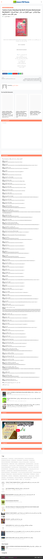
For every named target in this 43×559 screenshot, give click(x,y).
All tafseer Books (9, 474)
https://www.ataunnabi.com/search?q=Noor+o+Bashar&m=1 (15, 317)
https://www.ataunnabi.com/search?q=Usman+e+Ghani (14, 187)
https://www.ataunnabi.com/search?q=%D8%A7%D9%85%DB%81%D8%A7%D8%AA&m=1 (20, 197)
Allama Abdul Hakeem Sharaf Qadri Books (20, 470)
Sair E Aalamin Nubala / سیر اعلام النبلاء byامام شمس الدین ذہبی (17, 488)
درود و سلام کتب (30, 470)
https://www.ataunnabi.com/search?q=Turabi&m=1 (13, 360)
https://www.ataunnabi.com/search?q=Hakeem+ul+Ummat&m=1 (15, 232)
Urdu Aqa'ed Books (14, 472)
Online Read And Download (21, 49)
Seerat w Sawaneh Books (29, 465)
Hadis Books (4, 477)
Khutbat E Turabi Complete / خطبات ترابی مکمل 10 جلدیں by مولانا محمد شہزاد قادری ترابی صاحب (23, 513)
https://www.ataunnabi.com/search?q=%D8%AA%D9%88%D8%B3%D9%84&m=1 (18, 321)
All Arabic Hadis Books (20, 465)
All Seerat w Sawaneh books (29, 458)
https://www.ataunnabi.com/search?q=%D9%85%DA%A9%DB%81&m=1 (17, 295)
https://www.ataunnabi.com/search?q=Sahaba (12, 177)
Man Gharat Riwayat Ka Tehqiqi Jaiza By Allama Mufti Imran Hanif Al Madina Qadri (22, 506)
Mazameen (37, 475)
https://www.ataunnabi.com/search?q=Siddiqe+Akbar (13, 181)
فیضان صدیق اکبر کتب (15, 467)
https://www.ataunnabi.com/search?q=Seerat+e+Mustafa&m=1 (15, 168)
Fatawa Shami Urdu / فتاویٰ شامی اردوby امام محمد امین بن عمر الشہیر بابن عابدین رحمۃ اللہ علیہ (23, 531)
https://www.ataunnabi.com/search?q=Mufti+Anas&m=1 (14, 346)
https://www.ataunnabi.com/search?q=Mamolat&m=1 (13, 263)
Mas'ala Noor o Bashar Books (17, 474)
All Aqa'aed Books (4, 458)
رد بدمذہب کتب (36, 465)
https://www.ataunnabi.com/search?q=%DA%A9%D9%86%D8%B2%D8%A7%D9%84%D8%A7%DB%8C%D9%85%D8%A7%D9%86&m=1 (20, 228)
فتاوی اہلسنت (36, 463)
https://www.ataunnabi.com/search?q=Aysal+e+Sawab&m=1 (15, 324)
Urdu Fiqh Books (11, 468)
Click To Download (21, 44)
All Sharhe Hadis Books (22, 467)
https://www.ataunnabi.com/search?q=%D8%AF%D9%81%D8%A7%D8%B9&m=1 (18, 260)
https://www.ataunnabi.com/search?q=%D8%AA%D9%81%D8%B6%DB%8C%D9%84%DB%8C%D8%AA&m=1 (15, 253)
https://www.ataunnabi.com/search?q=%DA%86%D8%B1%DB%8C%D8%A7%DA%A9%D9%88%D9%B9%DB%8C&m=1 (17, 350)
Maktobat (16, 479)
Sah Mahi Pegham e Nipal (28, 477)
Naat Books (3, 470)
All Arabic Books (31, 460)
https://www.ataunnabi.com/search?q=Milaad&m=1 (13, 267)
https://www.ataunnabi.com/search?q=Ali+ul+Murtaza (13, 190)
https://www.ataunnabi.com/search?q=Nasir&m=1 (13, 353)
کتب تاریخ (17, 468)
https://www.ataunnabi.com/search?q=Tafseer (12, 162)
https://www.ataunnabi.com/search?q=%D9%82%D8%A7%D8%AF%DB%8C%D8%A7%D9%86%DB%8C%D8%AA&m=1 (17, 239)
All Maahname (32, 474)
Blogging (6, 557)
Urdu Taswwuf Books (10, 477)
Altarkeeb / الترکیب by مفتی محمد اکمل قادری (14, 519)
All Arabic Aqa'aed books (6, 472)
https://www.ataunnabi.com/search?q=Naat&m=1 (13, 273)
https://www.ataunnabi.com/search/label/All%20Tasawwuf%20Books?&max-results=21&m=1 (20, 279)
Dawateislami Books (21, 463)
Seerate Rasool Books (29, 463)
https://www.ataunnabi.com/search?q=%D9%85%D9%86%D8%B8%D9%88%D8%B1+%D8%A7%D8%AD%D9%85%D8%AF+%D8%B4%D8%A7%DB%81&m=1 (21, 368)
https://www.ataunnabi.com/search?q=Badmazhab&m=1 (14, 235)
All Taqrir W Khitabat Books (24, 468)
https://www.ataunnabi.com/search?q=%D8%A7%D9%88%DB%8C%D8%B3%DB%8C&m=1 (20, 340)
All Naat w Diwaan (26, 474)
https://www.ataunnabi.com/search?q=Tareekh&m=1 (13, 286)
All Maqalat (3, 474)
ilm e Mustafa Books (5, 468)
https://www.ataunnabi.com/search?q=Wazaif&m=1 (13, 276)
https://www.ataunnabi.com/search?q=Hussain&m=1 (13, 203)
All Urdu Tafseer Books (37, 472)
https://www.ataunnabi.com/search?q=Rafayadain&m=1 (14, 333)
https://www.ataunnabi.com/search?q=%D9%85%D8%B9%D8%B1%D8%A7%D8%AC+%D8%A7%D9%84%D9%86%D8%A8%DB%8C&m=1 (21, 377)
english (21, 479)
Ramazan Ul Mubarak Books (6, 467)
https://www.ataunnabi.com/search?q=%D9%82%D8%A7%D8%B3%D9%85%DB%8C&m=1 (20, 357)
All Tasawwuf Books (5, 465)
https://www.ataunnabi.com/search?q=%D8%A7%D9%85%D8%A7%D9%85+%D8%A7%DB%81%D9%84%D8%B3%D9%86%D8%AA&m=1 (20, 224)
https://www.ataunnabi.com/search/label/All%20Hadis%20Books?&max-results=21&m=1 (20, 165)
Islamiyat (37, 474)
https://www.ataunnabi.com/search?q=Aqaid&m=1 (13, 171)
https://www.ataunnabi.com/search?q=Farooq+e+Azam (14, 184)
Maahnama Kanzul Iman (23, 475)
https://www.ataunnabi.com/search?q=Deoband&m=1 (13, 248)
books (16, 463)
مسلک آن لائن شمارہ (31, 475)
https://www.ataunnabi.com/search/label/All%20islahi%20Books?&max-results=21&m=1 (19, 301)
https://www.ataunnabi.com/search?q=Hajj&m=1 (12, 289)
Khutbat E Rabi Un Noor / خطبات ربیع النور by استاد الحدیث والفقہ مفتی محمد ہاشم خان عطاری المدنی (24, 399)
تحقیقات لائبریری (7, 16)
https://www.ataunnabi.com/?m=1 (10, 380)
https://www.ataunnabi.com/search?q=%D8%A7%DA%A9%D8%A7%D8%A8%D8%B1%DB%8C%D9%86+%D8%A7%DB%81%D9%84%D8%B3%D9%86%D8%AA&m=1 (21, 211)
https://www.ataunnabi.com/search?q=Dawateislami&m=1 (14, 336)
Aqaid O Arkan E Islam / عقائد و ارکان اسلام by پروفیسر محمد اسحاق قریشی (19, 537)
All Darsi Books (19, 460)
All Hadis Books (25, 460)
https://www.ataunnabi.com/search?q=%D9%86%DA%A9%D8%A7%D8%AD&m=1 (18, 373)
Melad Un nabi (12, 463)
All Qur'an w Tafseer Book (19, 477)
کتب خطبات (35, 477)
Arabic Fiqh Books (4, 475)
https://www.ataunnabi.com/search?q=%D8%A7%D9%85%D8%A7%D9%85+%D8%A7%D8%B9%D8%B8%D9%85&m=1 (17, 217)
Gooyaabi (15, 557)
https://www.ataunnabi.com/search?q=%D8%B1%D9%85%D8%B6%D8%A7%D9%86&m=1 (20, 298)
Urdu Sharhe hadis (9, 470)
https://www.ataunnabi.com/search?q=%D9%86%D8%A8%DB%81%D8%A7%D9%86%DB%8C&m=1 (14, 364)
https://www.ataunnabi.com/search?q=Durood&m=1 (13, 270)
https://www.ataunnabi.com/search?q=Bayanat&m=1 (13, 305)
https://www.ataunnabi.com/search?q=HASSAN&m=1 (13, 200)
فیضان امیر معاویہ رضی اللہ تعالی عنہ (33, 467)
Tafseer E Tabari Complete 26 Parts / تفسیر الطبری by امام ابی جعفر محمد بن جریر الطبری (22, 482)
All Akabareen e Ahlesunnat (8, 70)
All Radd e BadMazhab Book (19, 458)
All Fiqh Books (13, 460)
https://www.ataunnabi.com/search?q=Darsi (11, 174)
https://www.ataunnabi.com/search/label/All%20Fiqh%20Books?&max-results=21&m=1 (19, 327)
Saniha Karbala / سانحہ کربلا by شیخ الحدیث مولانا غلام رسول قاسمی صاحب (19, 525)
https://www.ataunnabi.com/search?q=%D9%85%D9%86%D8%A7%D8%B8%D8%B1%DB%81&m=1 (14, 257)
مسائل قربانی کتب (27, 479)
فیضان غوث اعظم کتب (12, 465)
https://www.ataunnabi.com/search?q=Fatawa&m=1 (13, 282)
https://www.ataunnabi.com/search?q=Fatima (12, 193)
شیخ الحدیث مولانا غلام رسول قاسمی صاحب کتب (25, 472)
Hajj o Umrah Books (11, 479)
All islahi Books (15, 70)
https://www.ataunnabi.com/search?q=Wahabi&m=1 (13, 245)
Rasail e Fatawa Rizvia (5, 463)
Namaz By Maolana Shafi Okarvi (12, 500)
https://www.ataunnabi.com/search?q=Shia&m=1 (12, 242)
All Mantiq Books (16, 475)
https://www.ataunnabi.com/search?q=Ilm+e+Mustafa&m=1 (14, 314)
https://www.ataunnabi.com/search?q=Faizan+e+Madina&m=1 (15, 292)
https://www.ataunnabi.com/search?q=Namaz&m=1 (13, 330)
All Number (10, 475)
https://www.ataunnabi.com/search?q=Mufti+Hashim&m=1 (14, 343)
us (23, 479)
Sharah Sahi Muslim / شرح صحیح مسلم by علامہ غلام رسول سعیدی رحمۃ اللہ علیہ (20, 494)
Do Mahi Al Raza (4, 479)
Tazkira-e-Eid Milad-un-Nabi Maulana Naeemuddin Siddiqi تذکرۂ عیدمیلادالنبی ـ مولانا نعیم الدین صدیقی (35, 113)
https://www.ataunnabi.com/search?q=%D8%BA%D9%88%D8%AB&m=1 (17, 220)
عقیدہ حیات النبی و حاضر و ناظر (34, 468)
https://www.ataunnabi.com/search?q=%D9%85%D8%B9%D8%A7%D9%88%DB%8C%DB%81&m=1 (14, 207)
